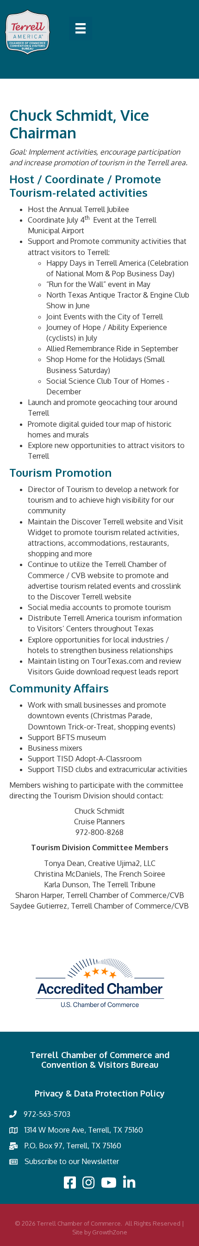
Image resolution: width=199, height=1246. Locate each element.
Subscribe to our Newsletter (72, 1161)
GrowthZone (109, 1232)
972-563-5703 (47, 1114)
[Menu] (80, 28)
